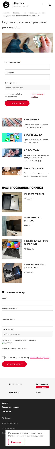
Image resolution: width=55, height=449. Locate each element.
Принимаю (16, 442)
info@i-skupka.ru (9, 428)
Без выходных (42, 384)
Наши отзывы (14, 392)
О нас (38, 392)
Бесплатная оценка (10, 407)
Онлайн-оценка (15, 384)
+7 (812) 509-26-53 (10, 423)
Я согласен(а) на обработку (26, 95)
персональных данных (38, 95)
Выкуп (5, 403)
